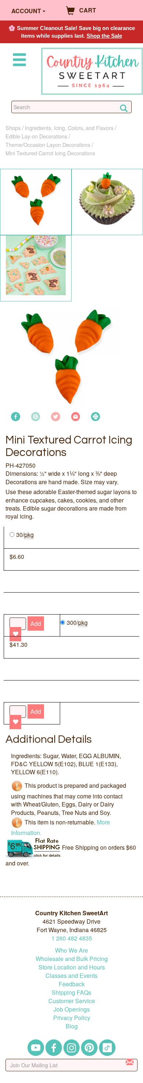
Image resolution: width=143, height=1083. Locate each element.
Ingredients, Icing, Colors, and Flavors (69, 127)
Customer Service (71, 1001)
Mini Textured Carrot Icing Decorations (50, 153)
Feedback (72, 984)
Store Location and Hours (71, 967)
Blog (72, 1026)
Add (35, 711)
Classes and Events (71, 975)
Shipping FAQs (71, 992)
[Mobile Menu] (18, 61)
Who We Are (71, 950)
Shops (13, 127)
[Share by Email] (75, 416)
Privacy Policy (71, 1017)
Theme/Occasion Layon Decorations (48, 144)
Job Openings (72, 1009)
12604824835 (71, 938)
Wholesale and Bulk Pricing (72, 958)
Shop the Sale (104, 36)
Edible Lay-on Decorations (36, 136)
